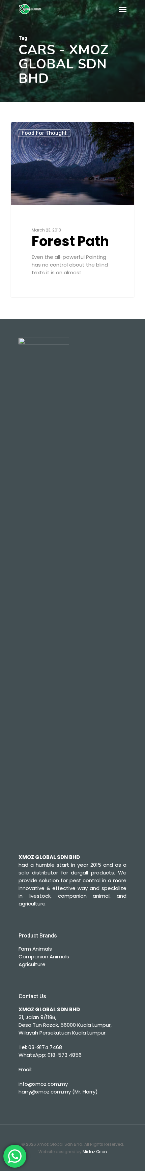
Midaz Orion (95, 1151)
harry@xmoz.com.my (45, 1091)
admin (31, 130)
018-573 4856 (65, 1054)
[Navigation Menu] (122, 9)
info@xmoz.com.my (43, 1083)
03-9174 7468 (45, 1047)
